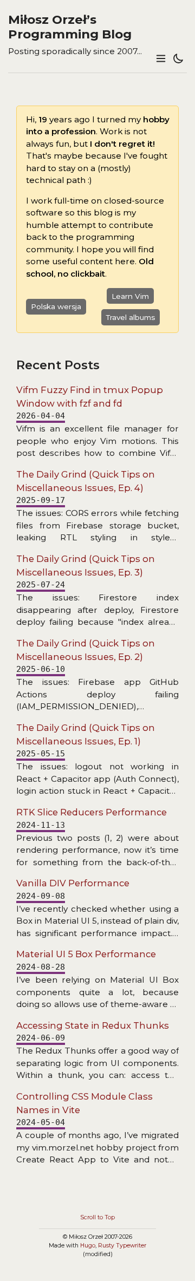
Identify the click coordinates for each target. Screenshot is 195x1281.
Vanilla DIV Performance (72, 883)
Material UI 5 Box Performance (86, 954)
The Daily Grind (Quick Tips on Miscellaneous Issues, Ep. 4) (85, 481)
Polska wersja (56, 306)
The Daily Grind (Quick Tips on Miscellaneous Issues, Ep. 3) (85, 565)
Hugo (87, 1245)
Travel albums (130, 317)
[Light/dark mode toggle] (178, 59)
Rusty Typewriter (122, 1245)
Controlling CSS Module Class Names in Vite (84, 1103)
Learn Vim (130, 296)
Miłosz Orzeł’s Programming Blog (70, 27)
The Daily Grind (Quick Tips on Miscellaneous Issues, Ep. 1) (85, 734)
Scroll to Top (97, 1217)
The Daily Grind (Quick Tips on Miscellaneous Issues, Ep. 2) (85, 650)
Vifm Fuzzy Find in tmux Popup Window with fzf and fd (89, 396)
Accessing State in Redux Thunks (92, 1025)
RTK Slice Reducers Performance (91, 812)
